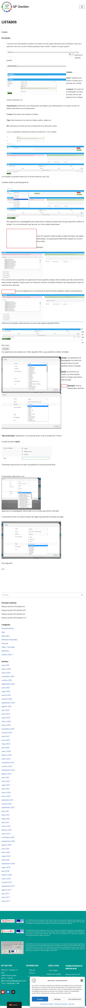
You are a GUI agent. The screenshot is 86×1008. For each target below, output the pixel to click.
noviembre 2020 (8, 837)
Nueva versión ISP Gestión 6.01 (14, 610)
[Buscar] (82, 594)
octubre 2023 (7, 732)
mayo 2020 (6, 856)
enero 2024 (6, 725)
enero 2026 (6, 673)
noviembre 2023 (8, 729)
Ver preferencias (74, 999)
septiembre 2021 (8, 807)
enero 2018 (6, 878)
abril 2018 (5, 871)
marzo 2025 (6, 695)
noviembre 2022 (8, 762)
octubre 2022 (7, 766)
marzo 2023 (6, 751)
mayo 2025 (6, 691)
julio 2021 (5, 811)
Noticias (5, 643)
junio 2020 (6, 852)
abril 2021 (5, 822)
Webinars (5, 651)
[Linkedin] (8, 992)
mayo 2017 (6, 901)
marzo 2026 (6, 669)
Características (34, 976)
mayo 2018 (6, 867)
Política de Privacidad (60, 1004)
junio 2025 (6, 688)
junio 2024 (6, 714)
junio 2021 (6, 815)
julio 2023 (5, 736)
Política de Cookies (53, 974)
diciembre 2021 (7, 800)
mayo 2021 (6, 819)
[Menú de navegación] (81, 7)
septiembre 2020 (8, 841)
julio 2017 (5, 893)
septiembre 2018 (8, 863)
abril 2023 (5, 747)
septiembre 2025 (8, 684)
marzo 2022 (6, 792)
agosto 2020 (6, 845)
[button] (82, 980)
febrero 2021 (7, 830)
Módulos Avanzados (9, 639)
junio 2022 (6, 781)
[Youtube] (3, 992)
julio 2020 (5, 849)
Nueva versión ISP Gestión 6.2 (13, 606)
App (3, 632)
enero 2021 (6, 833)
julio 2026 (5, 665)
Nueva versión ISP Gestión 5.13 (14, 618)
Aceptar (40, 999)
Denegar (57, 999)
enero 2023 (6, 759)
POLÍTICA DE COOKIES (46, 1004)
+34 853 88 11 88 (12, 983)
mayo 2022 (6, 785)
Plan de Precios (32, 971)
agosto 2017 (6, 890)
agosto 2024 (6, 706)
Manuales (5, 636)
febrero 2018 (7, 875)
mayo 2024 (6, 717)
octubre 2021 (7, 804)
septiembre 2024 (8, 703)
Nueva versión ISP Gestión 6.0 (13, 614)
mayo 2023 (6, 744)
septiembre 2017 (8, 886)
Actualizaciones (8, 628)
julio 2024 (5, 710)
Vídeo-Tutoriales (8, 647)
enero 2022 (6, 796)
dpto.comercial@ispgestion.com (13, 981)
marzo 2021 (6, 826)
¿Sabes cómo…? (8, 654)
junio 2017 (6, 897)
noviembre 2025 (8, 676)
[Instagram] (13, 992)
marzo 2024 (6, 721)
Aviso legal (71, 1004)
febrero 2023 (7, 755)
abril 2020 (5, 860)
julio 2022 (5, 777)
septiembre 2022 (8, 770)
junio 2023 (6, 740)
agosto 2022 (6, 774)
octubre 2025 (7, 680)
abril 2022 (5, 789)
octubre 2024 (7, 699)
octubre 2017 (7, 882)
